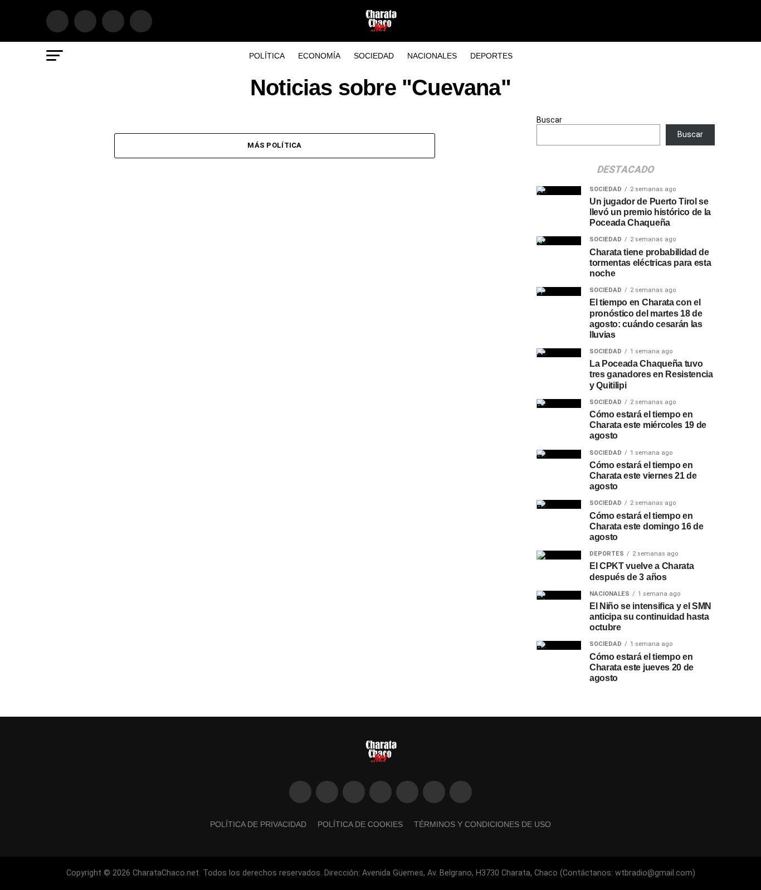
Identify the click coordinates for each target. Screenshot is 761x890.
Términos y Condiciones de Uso (482, 824)
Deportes (491, 55)
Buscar (549, 120)
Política (267, 55)
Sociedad (374, 55)
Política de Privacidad (258, 824)
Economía (319, 55)
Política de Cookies (360, 824)
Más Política (274, 145)
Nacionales (432, 55)
